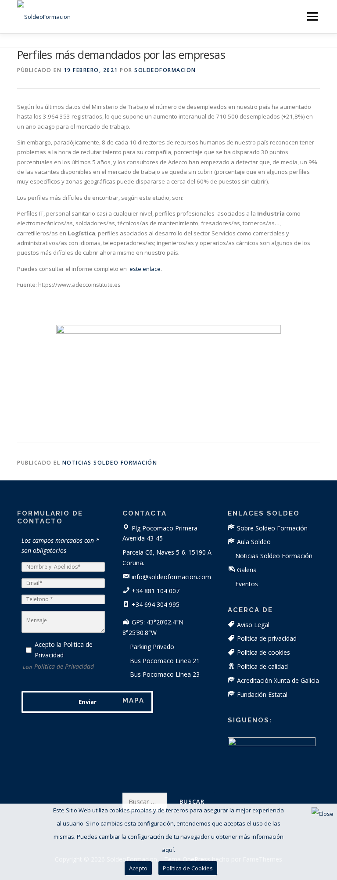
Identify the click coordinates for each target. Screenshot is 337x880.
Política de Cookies (188, 868)
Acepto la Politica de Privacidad (64, 649)
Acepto (138, 868)
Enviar (88, 702)
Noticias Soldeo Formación (110, 462)
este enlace (145, 269)
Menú (312, 16)
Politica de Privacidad (64, 666)
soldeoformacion (165, 70)
